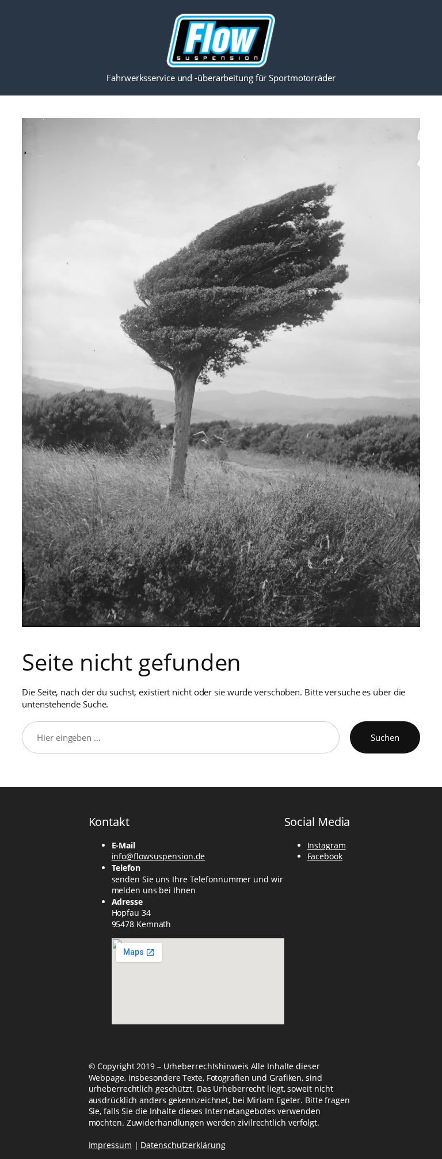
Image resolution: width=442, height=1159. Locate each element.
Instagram (326, 845)
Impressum (110, 1144)
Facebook (324, 856)
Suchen (385, 737)
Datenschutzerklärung (182, 1144)
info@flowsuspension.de (158, 856)
